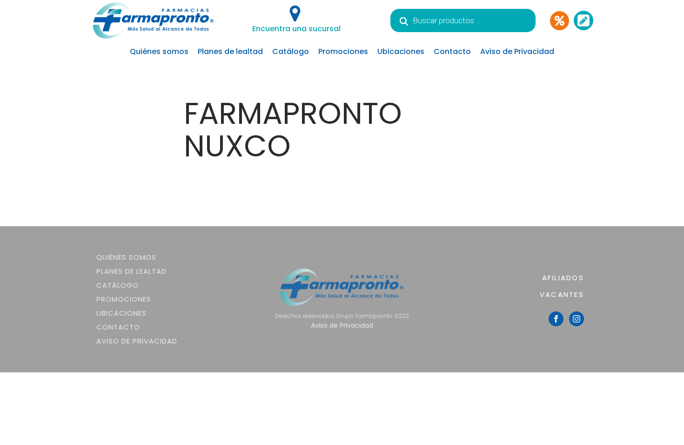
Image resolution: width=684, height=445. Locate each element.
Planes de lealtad (230, 51)
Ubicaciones (400, 51)
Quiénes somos (159, 51)
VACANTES (562, 294)
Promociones (343, 51)
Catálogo (290, 51)
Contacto (452, 51)
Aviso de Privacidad (517, 51)
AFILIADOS (563, 278)
